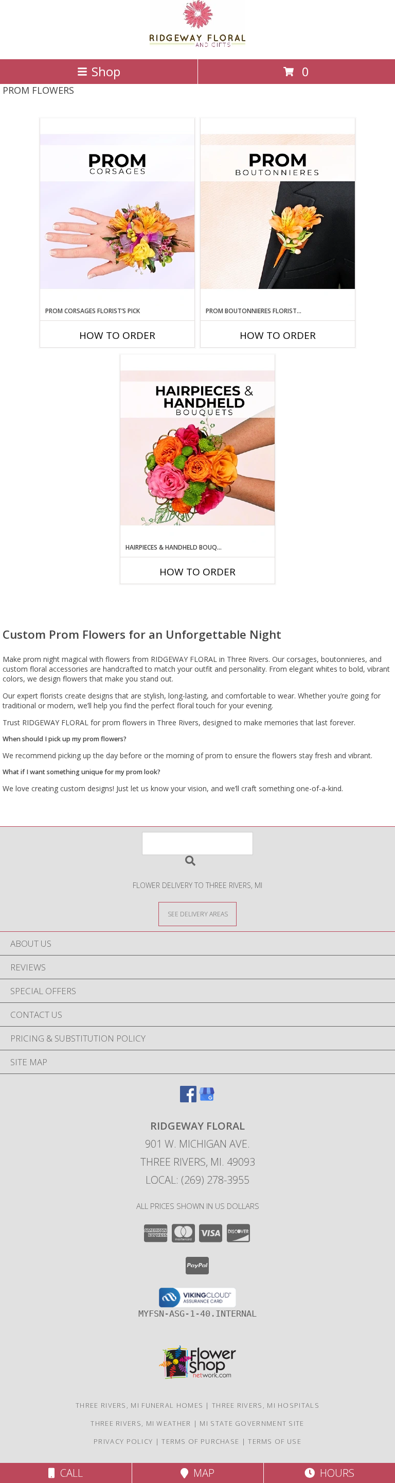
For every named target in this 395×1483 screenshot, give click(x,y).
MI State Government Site (252, 1423)
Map (201, 1473)
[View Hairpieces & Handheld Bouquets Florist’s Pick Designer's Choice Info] (197, 448)
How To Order (117, 335)
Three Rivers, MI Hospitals (265, 1405)
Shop (106, 71)
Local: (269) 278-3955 (197, 1180)
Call (69, 1473)
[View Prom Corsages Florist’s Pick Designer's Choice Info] (117, 212)
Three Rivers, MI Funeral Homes (139, 1405)
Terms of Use (274, 1441)
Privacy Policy (123, 1441)
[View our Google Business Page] (207, 1099)
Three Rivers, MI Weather (141, 1423)
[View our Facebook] (188, 1099)
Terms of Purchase (200, 1441)
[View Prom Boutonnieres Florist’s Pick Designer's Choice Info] (278, 212)
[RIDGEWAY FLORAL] (197, 44)
